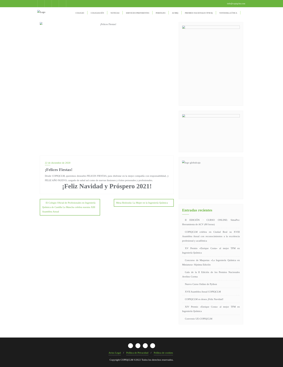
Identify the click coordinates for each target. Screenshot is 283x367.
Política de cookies (163, 352)
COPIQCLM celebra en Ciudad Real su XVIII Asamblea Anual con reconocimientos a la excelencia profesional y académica (211, 236)
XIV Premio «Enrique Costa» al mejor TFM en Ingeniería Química (211, 308)
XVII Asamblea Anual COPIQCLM (203, 291)
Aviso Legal (115, 352)
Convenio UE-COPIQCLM (198, 318)
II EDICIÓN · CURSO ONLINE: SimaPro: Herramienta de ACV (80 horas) (211, 222)
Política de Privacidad (137, 352)
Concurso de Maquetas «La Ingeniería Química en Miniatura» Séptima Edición (211, 262)
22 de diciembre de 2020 (57, 162)
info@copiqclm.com (235, 3)
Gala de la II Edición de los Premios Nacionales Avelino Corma (211, 274)
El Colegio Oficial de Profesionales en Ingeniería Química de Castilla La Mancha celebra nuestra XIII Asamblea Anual (68, 207)
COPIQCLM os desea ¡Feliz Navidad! (204, 299)
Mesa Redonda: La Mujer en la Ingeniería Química (142, 202)
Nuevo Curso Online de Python (201, 284)
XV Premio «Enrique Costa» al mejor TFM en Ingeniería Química (211, 250)
